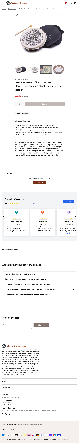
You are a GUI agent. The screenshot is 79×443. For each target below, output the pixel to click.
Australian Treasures (11, 424)
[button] (4, 3)
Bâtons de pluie (12, 9)
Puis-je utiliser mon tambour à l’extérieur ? (20, 274)
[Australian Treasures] (16, 3)
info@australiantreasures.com (10, 404)
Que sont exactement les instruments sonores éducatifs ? (26, 295)
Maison (4, 9)
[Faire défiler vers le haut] (76, 440)
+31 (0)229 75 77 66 (7, 403)
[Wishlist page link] (66, 3)
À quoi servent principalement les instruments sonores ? (26, 279)
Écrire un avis (39, 182)
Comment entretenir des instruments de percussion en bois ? (28, 284)
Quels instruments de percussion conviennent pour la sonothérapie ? (30, 290)
